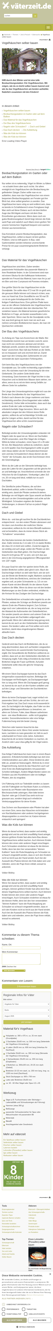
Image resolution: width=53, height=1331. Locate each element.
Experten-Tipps (7, 1215)
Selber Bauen (7, 1257)
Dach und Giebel (37, 126)
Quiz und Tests (7, 1221)
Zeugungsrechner (8, 1229)
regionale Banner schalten (11, 1218)
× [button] (50, 1274)
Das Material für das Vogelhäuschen (20, 120)
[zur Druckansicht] (45, 39)
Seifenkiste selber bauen (13, 1142)
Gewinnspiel (32, 1224)
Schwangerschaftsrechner (11, 1226)
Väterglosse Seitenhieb (36, 1229)
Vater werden (6, 1248)
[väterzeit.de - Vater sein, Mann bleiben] (26, 5)
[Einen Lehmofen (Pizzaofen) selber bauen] (39, 1256)
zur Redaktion (33, 1232)
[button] (26, 1298)
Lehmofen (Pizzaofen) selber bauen (18, 1150)
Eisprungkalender (8, 1209)
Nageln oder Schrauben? (14, 126)
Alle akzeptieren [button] (14, 1320)
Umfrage (31, 1218)
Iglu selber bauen (10, 1153)
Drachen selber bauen (12, 1145)
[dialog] (26, 1301)
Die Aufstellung (30, 130)
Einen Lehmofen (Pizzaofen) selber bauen (36, 1242)
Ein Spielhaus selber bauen (14, 1140)
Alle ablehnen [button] (39, 1320)
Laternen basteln (10, 1148)
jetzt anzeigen (26, 1022)
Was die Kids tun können (14, 133)
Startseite (7, 35)
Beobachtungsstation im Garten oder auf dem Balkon (24, 114)
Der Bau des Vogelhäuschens (17, 123)
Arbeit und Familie (8, 1254)
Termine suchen (7, 1212)
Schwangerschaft (8, 1243)
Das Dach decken (11, 130)
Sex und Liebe (7, 1251)
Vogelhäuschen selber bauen (16, 110)
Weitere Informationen (35, 1295)
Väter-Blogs (32, 1221)
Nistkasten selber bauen (13, 1155)
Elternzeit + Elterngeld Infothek (39, 1209)
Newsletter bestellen (9, 1224)
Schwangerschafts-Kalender (12, 1232)
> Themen (14, 35)
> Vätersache (35, 35)
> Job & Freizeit (24, 35)
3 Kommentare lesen (26, 986)
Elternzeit (5, 1245)
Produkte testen (33, 1226)
